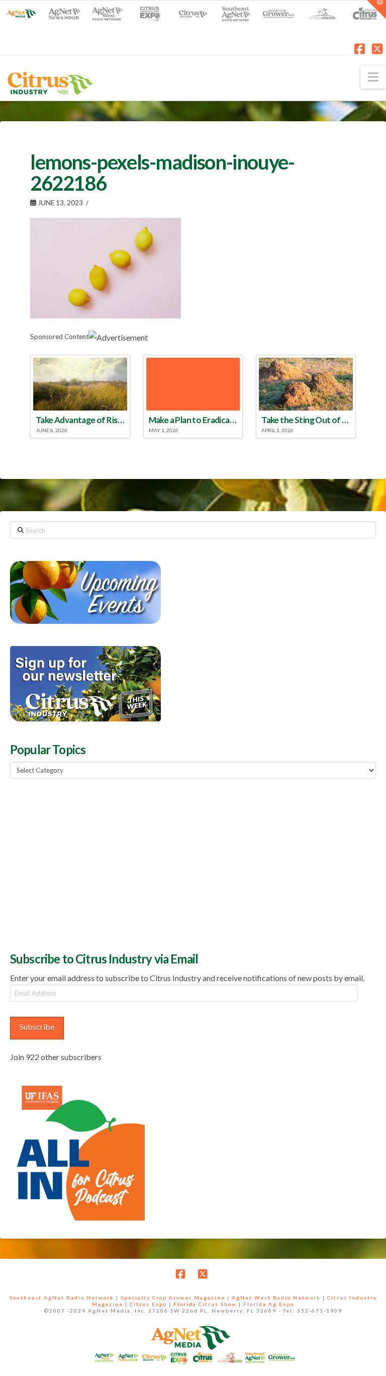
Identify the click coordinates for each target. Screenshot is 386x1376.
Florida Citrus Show (205, 1304)
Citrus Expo (148, 1304)
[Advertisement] (85, 864)
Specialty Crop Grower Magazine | (176, 1297)
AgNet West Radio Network (276, 1297)
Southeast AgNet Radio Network (62, 1297)
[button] (373, 77)
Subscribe (37, 1026)
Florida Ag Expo (268, 1304)
